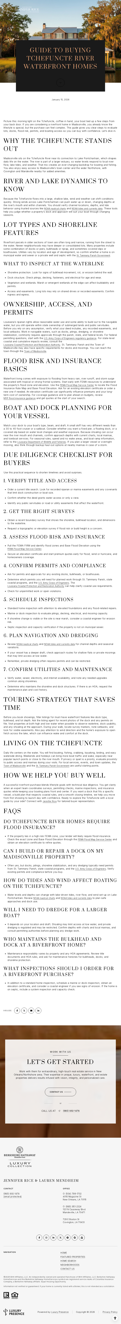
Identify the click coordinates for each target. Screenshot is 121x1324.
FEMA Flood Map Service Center (77, 385)
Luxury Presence (60, 1312)
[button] (60, 1092)
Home (63, 1252)
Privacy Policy (110, 1312)
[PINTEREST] (68, 1238)
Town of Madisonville (35, 351)
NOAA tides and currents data (87, 208)
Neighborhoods (70, 1265)
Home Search (68, 1261)
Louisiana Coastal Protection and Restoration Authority (32, 344)
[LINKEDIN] (53, 1238)
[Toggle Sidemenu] (114, 9)
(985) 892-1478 (71, 1111)
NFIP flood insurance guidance (20, 398)
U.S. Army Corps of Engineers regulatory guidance (70, 338)
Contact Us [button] (67, 1269)
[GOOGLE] (75, 1238)
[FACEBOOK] (39, 1238)
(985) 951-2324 (73, 1206)
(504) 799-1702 (74, 1193)
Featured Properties (72, 1257)
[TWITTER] (60, 1238)
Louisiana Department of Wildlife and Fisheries (41, 442)
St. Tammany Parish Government (93, 255)
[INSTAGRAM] (46, 1238)
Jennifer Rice (50, 801)
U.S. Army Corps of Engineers (53, 583)
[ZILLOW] (82, 1238)
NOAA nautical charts (55, 208)
